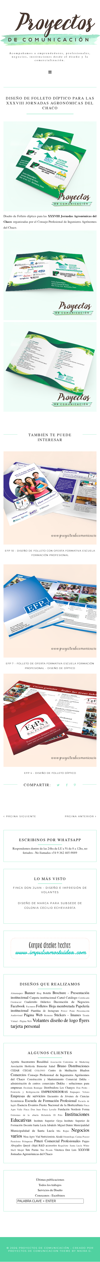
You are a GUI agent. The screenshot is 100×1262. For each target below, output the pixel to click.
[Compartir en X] (58, 785)
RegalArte (63, 1145)
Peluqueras (27, 1141)
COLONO (40, 1070)
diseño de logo (64, 1020)
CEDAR (15, 1070)
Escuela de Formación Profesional (51, 1100)
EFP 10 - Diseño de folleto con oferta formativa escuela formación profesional (50, 553)
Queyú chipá (30, 1145)
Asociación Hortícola (23, 1066)
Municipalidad (81, 1125)
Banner (30, 992)
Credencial (16, 1002)
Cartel (61, 997)
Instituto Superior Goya (48, 1120)
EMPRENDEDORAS (54, 1092)
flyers (84, 1020)
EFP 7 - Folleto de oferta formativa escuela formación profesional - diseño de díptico (50, 666)
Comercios (18, 1074)
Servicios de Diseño (50, 1190)
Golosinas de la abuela (25, 1115)
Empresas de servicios (28, 1096)
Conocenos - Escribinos (50, 1195)
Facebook (18, 1006)
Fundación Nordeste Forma (73, 1109)
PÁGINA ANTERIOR (80, 816)
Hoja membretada (62, 1006)
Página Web (33, 1014)
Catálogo (71, 997)
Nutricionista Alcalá (51, 1136)
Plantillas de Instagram (45, 1010)
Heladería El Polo (51, 1115)
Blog (39, 993)
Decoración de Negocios (71, 1002)
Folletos (42, 1006)
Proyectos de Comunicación (44, 1247)
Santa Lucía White (80, 1145)
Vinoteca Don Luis (65, 1150)
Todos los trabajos (50, 1185)
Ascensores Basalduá (34, 1062)
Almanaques (17, 993)
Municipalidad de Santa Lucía (32, 1130)
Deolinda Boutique (33, 1087)
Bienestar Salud (46, 1066)
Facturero (30, 1006)
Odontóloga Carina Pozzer (76, 1136)
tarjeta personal (25, 1026)
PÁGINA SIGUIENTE (20, 816)
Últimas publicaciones (50, 1179)
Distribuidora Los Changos (59, 1087)
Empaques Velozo (79, 1092)
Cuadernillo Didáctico (37, 1002)
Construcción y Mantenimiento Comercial (52, 1079)
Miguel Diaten (65, 1125)
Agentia (15, 1061)
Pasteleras (16, 1141)
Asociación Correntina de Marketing (70, 1061)
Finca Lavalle (49, 1109)
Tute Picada (46, 1150)
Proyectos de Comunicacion (33, 1250)
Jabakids (52, 1125)
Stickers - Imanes (67, 1014)
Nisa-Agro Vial (31, 1136)
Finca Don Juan (32, 1109)
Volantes (41, 1020)
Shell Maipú (17, 1150)
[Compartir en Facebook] (67, 785)
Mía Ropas (63, 1130)
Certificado (83, 997)
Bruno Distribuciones (73, 1065)
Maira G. (84, 1250)
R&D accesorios (48, 1145)
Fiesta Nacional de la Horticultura (61, 1105)
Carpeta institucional (43, 997)
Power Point (68, 1010)
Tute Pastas (32, 1150)
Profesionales (70, 1141)
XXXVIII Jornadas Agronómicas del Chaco (50, 1152)
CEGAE (27, 1070)
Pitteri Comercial (46, 1141)
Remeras (48, 1015)
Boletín (47, 993)
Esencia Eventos (27, 1105)
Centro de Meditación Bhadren (68, 1070)
